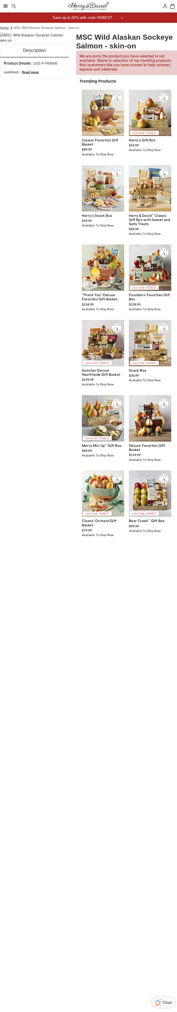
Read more (30, 72)
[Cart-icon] (172, 6)
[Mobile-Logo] (88, 6)
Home (4, 28)
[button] (88, 17)
